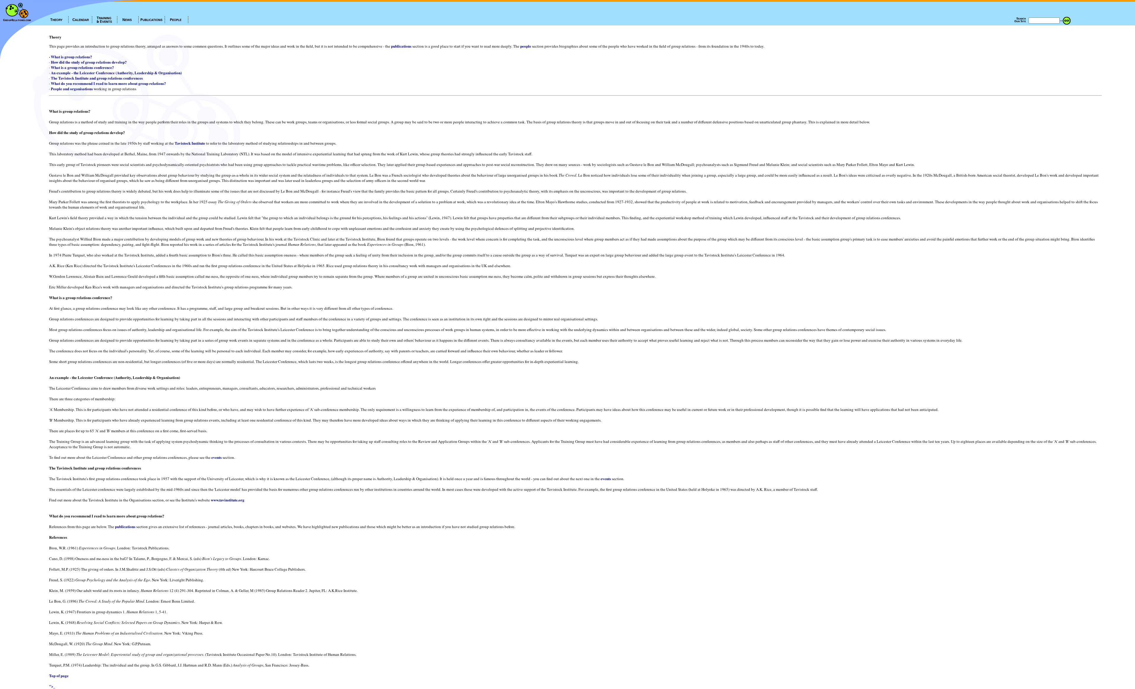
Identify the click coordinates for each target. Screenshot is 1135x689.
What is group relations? (71, 56)
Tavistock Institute (190, 143)
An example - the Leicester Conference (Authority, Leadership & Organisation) (116, 72)
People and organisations (72, 88)
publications (401, 46)
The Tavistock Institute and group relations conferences (97, 78)
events (216, 457)
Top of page (59, 675)
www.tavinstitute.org (227, 500)
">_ (52, 686)
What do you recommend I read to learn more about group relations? (108, 83)
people (525, 46)
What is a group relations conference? (82, 67)
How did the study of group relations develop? (89, 62)
